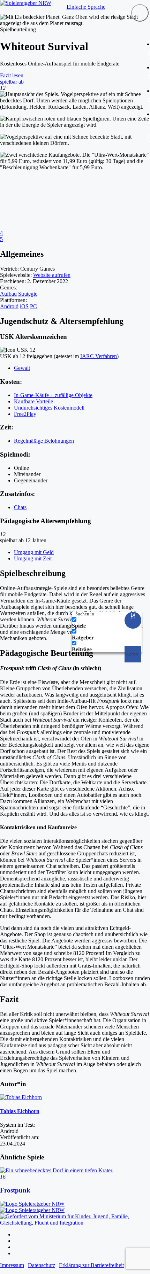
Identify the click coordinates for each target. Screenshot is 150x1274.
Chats (20, 507)
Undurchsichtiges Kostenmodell (49, 408)
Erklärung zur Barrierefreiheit (91, 1265)
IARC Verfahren (98, 356)
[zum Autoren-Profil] (21, 1097)
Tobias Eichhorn (19, 1111)
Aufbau (8, 294)
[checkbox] (107, 623)
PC (33, 306)
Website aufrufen (51, 275)
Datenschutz (41, 1265)
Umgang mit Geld (34, 552)
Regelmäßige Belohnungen (44, 441)
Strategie (27, 294)
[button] (140, 13)
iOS (24, 306)
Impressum (12, 1265)
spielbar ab (12, 82)
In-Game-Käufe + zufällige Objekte (53, 395)
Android (9, 306)
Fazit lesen (11, 75)
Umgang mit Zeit (33, 558)
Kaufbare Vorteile (33, 401)
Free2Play (25, 414)
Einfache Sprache (86, 7)
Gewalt (22, 368)
